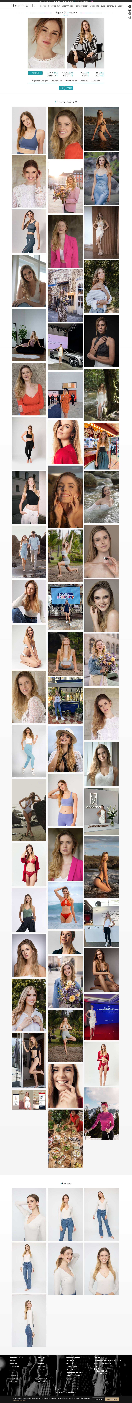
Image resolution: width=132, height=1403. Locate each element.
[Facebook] (129, 14)
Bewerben (57, 1)
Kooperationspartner (74, 1373)
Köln (12, 1369)
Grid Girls (70, 1360)
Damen (40, 1360)
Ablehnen (98, 1399)
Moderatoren (67, 6)
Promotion (70, 1363)
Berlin (12, 1360)
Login (120, 6)
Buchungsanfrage (44, 1)
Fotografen (70, 1379)
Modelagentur (54, 6)
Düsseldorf (14, 1366)
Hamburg (13, 1363)
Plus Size (41, 1369)
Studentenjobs (72, 1369)
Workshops (94, 6)
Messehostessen (81, 6)
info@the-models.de (105, 1363)
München (13, 1372)
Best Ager (42, 1366)
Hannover (14, 1376)
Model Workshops (73, 1376)
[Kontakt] (129, 6)
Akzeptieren (112, 1399)
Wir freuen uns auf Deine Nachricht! (108, 1360)
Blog (103, 6)
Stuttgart (14, 1379)
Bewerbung (111, 6)
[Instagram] (129, 18)
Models (43, 6)
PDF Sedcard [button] (35, 73)
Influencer (42, 1382)
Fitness (41, 1376)
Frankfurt (14, 1382)
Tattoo (40, 1372)
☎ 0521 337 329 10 (68, 1)
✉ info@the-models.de (82, 1)
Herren (41, 1363)
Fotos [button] (61, 88)
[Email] (129, 10)
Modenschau (43, 1379)
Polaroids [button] (69, 88)
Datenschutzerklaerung (19, 1400)
